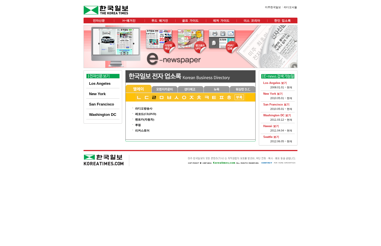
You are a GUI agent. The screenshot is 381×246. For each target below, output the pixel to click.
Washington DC (102, 114)
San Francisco (101, 104)
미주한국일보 (273, 7)
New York (97, 94)
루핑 (138, 125)
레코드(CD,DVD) (145, 114)
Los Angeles (99, 83)
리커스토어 (142, 130)
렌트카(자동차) (144, 119)
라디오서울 (290, 7)
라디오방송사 (143, 108)
